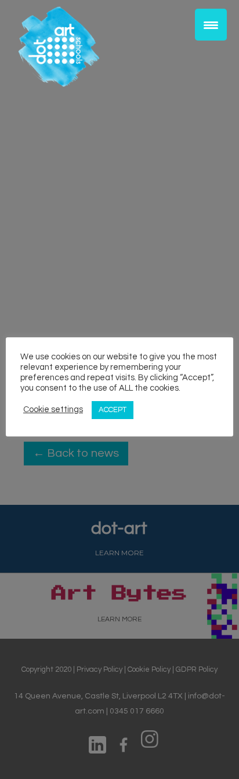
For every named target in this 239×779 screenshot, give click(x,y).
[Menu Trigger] (211, 25)
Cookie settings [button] (53, 409)
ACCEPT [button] (112, 410)
